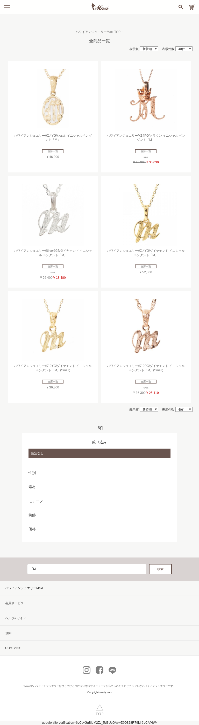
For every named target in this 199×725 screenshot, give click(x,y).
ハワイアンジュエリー (46, 686)
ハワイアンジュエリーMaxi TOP (98, 32)
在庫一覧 (53, 151)
